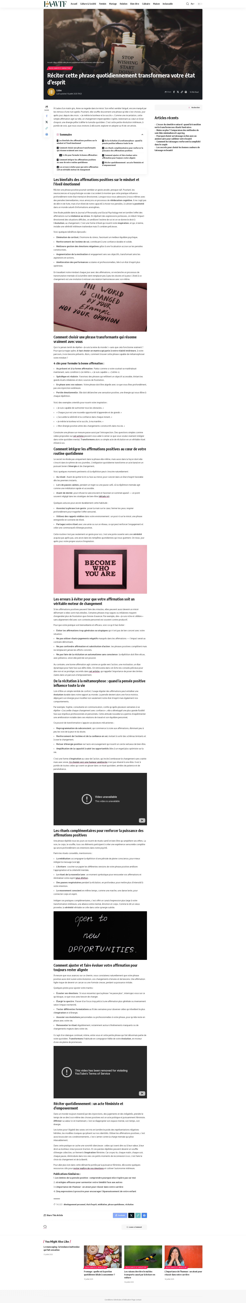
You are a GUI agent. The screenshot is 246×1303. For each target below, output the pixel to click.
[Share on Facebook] (174, 92)
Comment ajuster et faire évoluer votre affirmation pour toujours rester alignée (119, 156)
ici (78, 862)
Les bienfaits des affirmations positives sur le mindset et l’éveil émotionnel (77, 141)
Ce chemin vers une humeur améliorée (88, 762)
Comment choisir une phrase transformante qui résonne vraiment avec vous (76, 149)
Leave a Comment (135, 1227)
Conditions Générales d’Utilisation (118, 1300)
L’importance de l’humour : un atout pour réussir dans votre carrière (89, 1187)
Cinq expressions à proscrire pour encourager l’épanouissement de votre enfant (96, 1191)
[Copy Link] (182, 92)
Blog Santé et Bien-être (60, 68)
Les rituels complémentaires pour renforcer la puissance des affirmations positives (122, 149)
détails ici (104, 496)
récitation (129, 1204)
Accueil (49, 62)
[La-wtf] (55, 4)
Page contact (136, 1300)
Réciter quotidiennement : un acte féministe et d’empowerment (123, 163)
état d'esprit (91, 1204)
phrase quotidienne (116, 1204)
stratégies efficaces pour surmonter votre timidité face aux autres (89, 1182)
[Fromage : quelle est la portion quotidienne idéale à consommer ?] (103, 1256)
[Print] (186, 92)
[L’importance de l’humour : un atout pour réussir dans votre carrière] (183, 1256)
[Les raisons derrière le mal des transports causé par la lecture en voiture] (143, 1256)
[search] (187, 4)
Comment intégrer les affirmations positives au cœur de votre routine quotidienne (76, 161)
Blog (55, 62)
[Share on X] (178, 92)
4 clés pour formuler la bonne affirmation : (80, 155)
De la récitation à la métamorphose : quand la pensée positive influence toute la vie (122, 142)
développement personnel (74, 1204)
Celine (59, 90)
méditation (102, 1204)
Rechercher (196, 107)
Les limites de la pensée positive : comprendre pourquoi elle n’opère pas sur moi (95, 1178)
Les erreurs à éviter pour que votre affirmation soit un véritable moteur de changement (77, 168)
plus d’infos (81, 878)
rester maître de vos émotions (88, 1168)
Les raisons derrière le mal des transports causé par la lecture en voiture (139, 1274)
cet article (78, 436)
